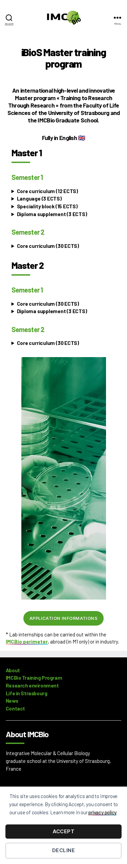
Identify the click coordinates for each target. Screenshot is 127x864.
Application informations (63, 618)
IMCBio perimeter (27, 641)
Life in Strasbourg (26, 693)
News (12, 701)
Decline (63, 850)
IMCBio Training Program (34, 678)
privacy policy (102, 812)
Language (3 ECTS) (39, 198)
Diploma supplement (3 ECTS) (52, 214)
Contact (15, 708)
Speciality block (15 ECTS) (47, 206)
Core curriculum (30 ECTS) (48, 246)
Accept (63, 831)
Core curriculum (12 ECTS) (47, 191)
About (13, 670)
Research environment (32, 685)
